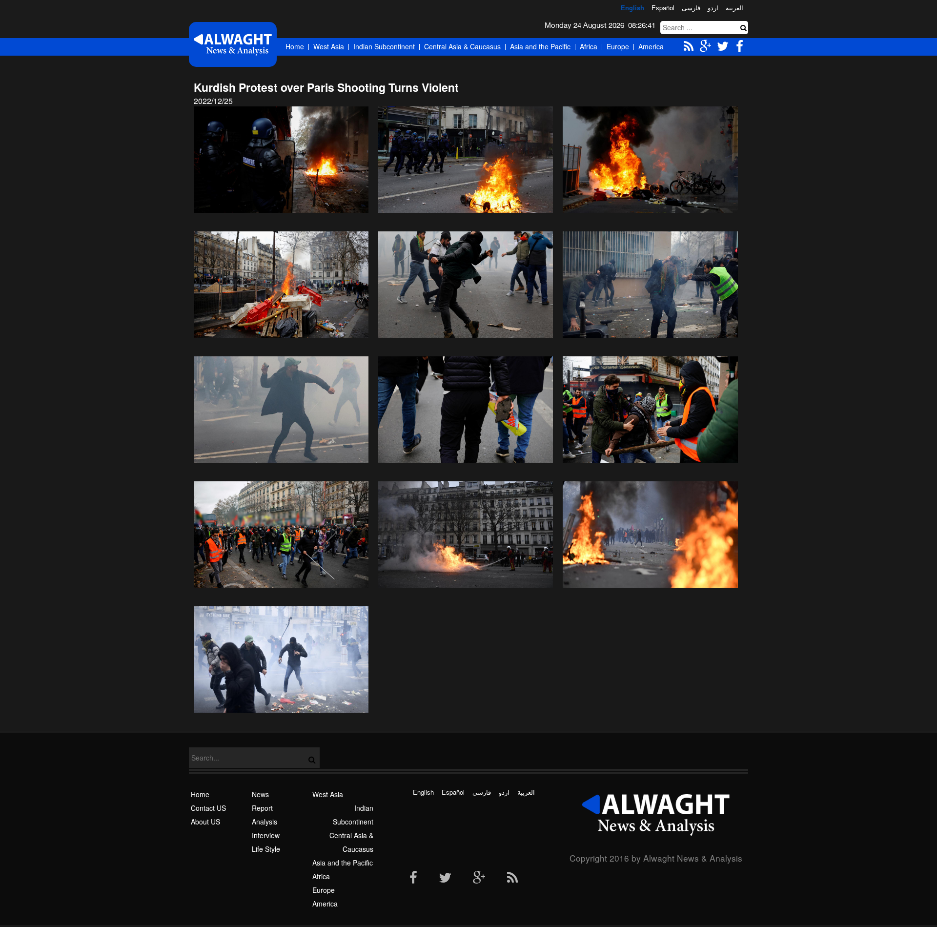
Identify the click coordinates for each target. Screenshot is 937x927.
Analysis (264, 821)
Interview (266, 835)
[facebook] (413, 878)
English (632, 7)
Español (663, 7)
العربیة (734, 7)
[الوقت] (233, 44)
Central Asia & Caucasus (462, 46)
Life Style (266, 849)
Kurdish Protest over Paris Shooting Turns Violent (326, 87)
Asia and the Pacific (540, 46)
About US (205, 821)
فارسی (691, 7)
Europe (618, 46)
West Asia (328, 46)
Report (262, 808)
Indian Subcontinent (384, 46)
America (651, 46)
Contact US (208, 808)
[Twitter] (445, 878)
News (260, 794)
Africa (588, 46)
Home (294, 46)
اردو (713, 7)
